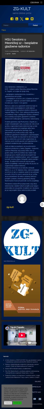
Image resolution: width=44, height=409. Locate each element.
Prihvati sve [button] (17, 403)
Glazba (14, 53)
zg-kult (8, 53)
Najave (38, 381)
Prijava (4, 30)
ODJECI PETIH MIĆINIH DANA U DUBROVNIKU (18, 368)
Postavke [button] (8, 403)
